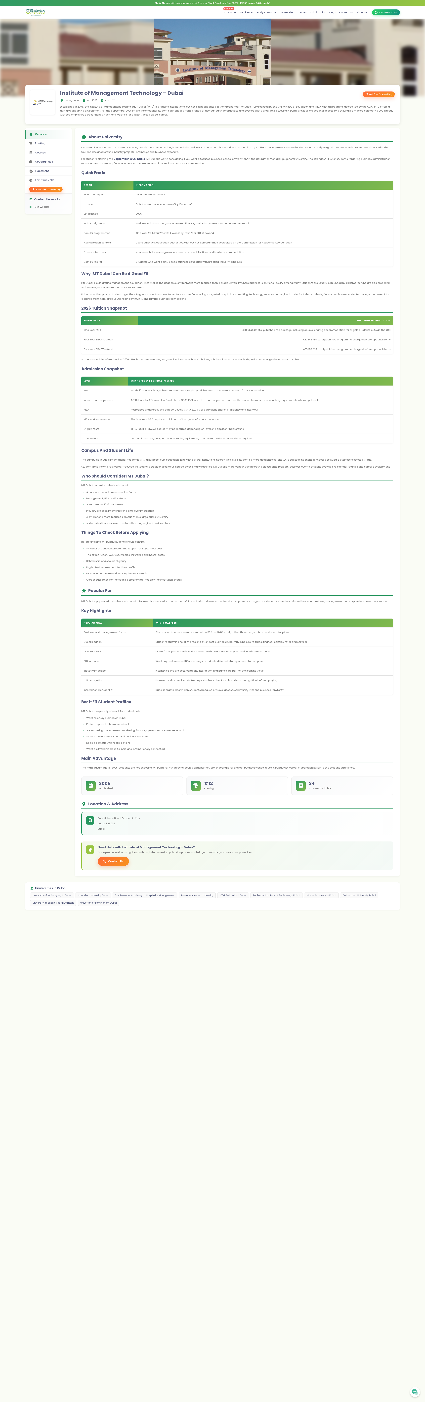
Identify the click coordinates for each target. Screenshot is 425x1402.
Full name (192, 693)
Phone (190, 718)
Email (190, 706)
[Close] (237, 670)
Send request (210, 735)
